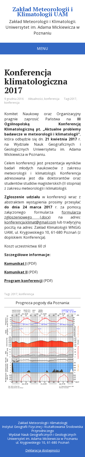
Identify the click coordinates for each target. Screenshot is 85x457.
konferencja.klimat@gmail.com (30, 222)
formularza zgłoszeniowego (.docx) (42, 215)
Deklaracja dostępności (42, 450)
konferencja (51, 99)
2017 (73, 99)
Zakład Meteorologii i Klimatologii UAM (42, 11)
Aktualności (35, 99)
